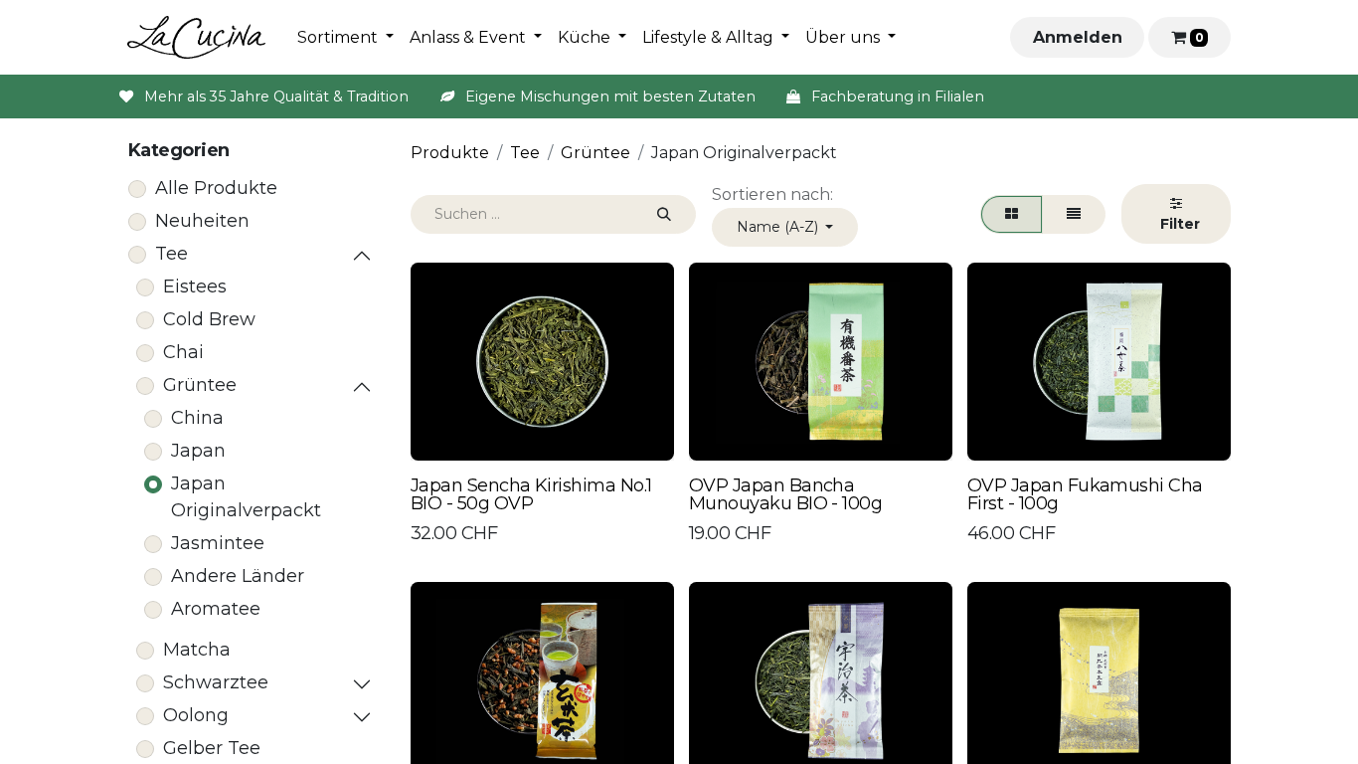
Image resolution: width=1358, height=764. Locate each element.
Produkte (450, 152)
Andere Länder (237, 576)
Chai (183, 352)
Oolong (196, 715)
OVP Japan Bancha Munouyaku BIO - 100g (785, 494)
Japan (198, 451)
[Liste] (1073, 214)
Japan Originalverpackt (246, 497)
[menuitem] (345, 38)
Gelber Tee (211, 748)
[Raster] (1011, 214)
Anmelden (1077, 37)
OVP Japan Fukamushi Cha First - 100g (1085, 494)
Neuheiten (202, 221)
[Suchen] (664, 214)
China (197, 418)
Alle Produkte (216, 188)
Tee (171, 254)
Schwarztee (215, 682)
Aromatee (215, 609)
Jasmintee (217, 543)
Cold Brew (209, 319)
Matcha (197, 650)
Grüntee (200, 385)
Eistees (195, 286)
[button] (785, 227)
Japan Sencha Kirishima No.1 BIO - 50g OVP (531, 494)
